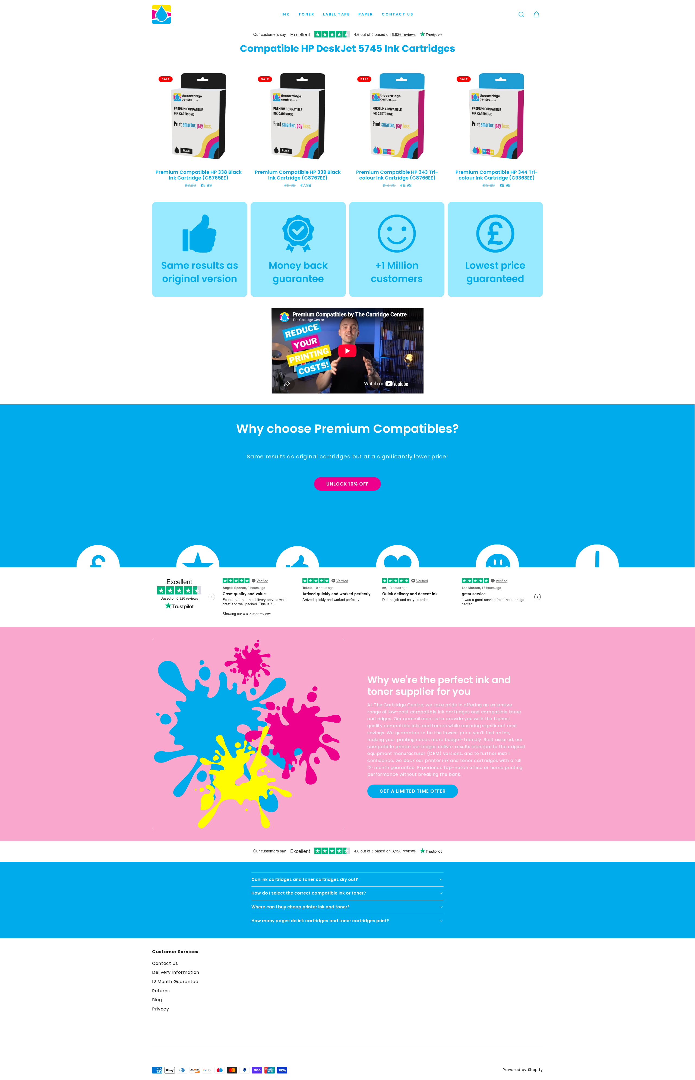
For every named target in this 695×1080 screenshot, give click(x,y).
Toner (306, 14)
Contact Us (397, 14)
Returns (161, 991)
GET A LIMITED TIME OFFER (413, 791)
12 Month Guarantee (175, 981)
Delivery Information (175, 972)
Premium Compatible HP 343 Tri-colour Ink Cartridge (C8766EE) (397, 175)
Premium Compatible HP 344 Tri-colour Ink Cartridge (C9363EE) (497, 175)
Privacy (160, 1009)
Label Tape (336, 14)
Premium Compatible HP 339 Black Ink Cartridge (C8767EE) (298, 175)
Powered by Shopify (523, 1069)
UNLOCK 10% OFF (347, 484)
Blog (157, 1000)
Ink (286, 14)
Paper (365, 14)
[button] (521, 14)
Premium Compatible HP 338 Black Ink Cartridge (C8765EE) (199, 175)
